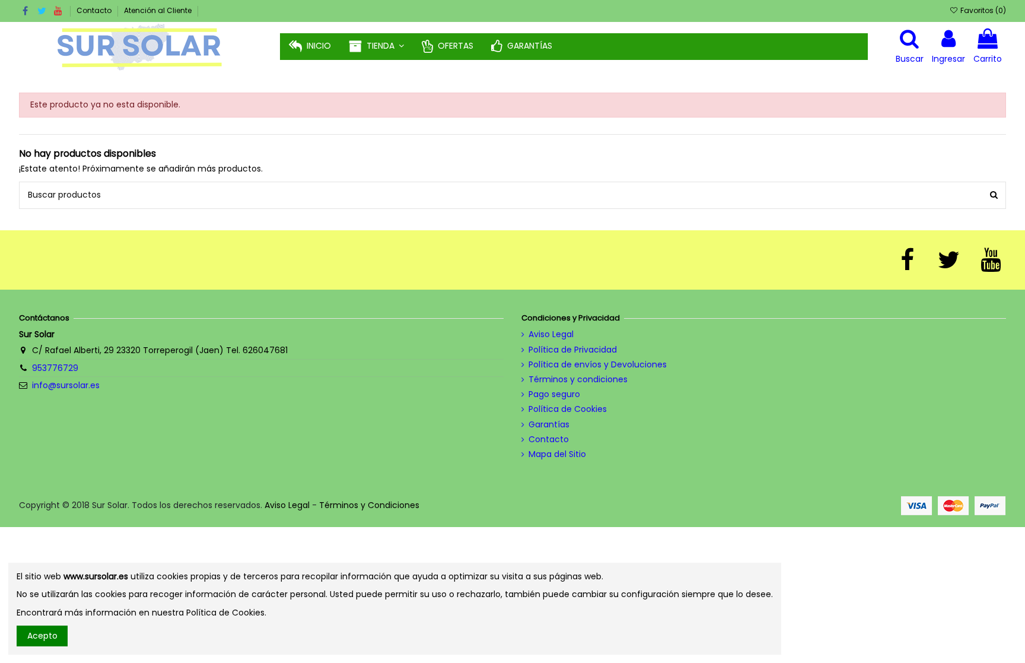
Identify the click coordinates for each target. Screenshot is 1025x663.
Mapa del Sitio (557, 454)
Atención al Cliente (158, 10)
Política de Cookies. (226, 612)
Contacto (95, 10)
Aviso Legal (551, 334)
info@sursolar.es (66, 385)
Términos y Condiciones (369, 505)
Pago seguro (554, 394)
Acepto (42, 636)
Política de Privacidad (573, 350)
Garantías (549, 424)
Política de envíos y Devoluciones (598, 364)
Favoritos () (982, 10)
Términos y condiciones (578, 379)
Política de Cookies (568, 409)
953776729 (55, 368)
